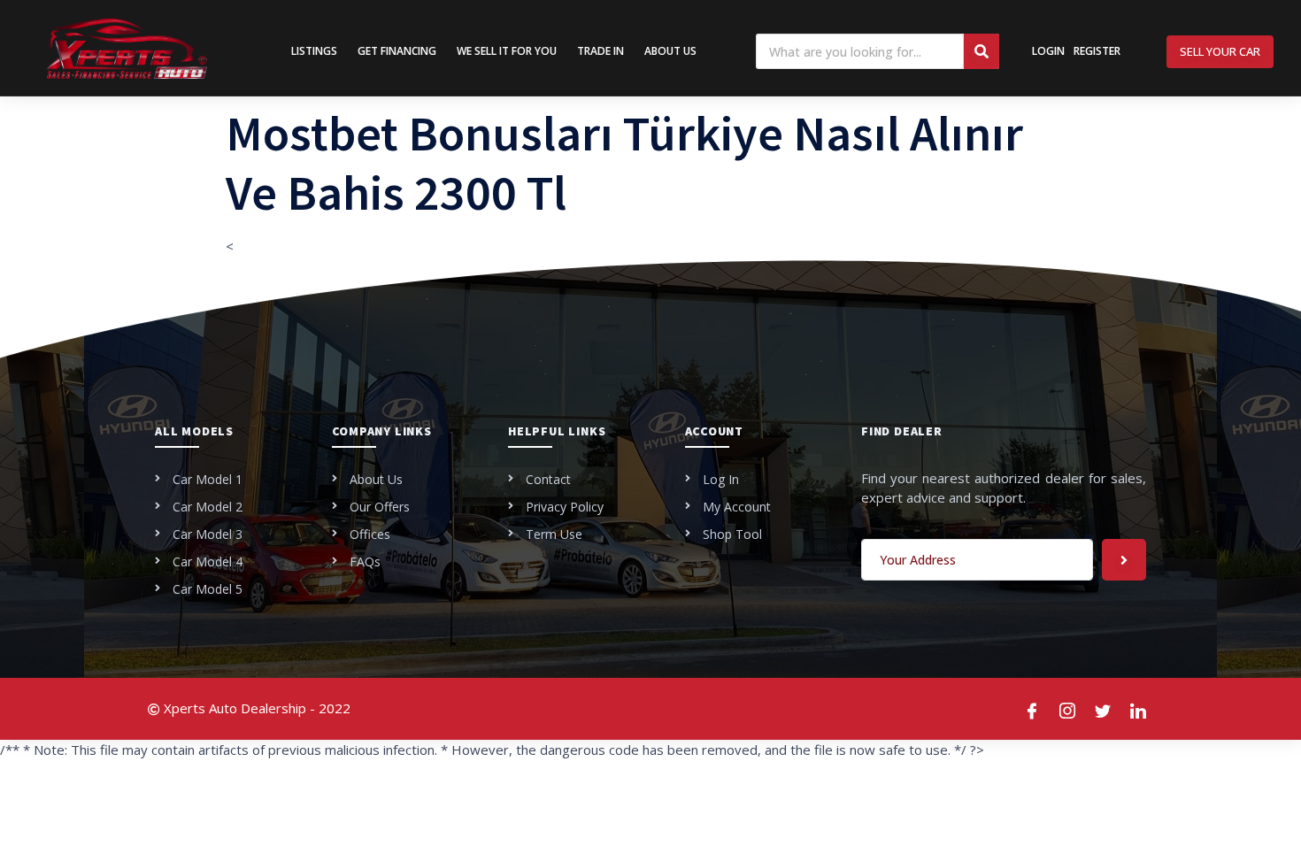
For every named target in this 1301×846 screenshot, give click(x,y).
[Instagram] (1068, 709)
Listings (314, 50)
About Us (670, 50)
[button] (1220, 51)
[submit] (1124, 560)
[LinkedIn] (1139, 709)
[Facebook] (1033, 709)
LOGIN (1048, 50)
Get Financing (397, 50)
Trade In (600, 50)
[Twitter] (1103, 709)
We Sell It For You (507, 50)
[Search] (981, 51)
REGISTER (1097, 50)
